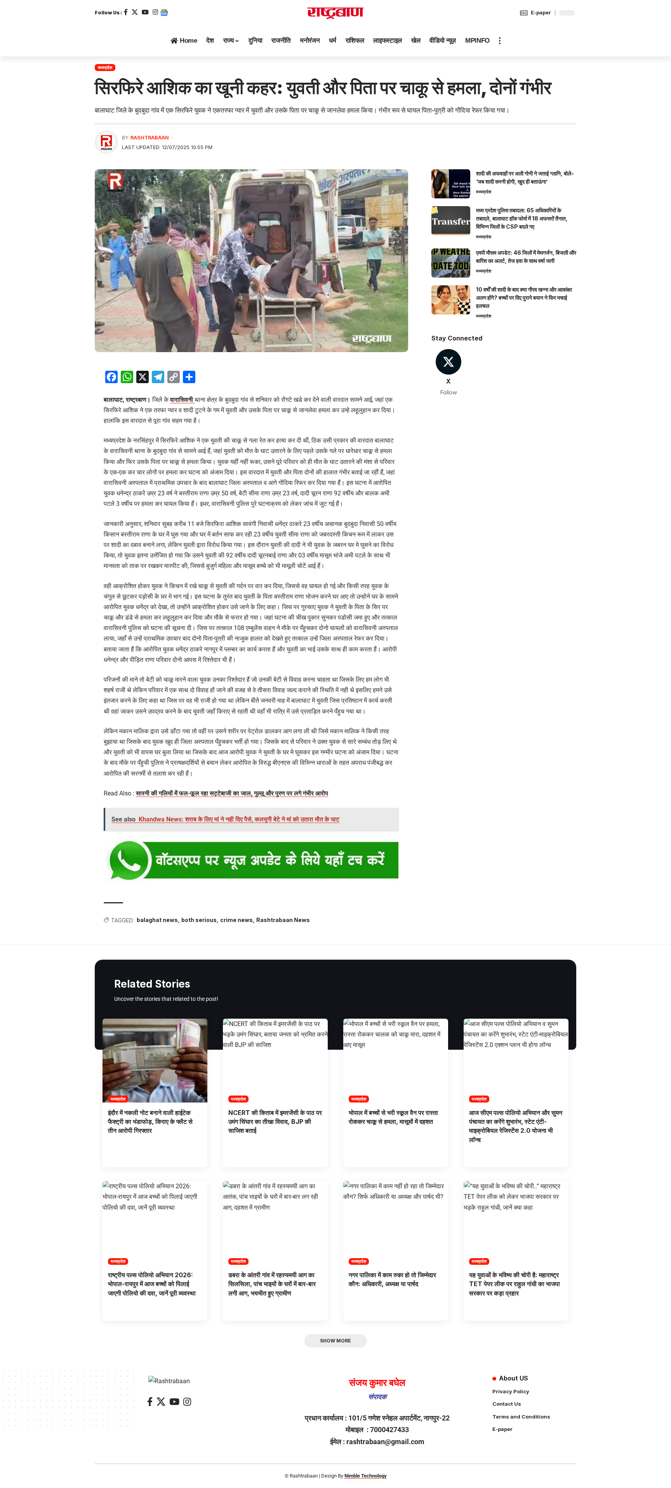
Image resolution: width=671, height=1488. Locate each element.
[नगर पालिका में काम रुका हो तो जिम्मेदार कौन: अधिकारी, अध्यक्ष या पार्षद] (395, 1223)
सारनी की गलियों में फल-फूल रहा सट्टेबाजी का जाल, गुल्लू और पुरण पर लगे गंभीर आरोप (232, 793)
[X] (135, 12)
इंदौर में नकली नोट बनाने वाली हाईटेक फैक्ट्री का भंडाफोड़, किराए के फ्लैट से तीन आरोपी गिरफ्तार (150, 1121)
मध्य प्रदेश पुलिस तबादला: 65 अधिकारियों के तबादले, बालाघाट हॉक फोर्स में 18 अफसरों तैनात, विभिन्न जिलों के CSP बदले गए (522, 218)
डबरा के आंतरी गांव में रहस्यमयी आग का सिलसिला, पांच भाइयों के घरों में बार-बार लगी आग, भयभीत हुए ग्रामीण (272, 1284)
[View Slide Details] (251, 861)
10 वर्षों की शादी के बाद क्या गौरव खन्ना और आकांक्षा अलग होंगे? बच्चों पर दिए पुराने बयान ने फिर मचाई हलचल (524, 297)
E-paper (541, 12)
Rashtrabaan (149, 138)
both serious (199, 920)
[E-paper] (523, 12)
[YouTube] (145, 12)
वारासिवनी (182, 399)
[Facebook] (126, 12)
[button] (499, 40)
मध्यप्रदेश (105, 67)
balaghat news (157, 920)
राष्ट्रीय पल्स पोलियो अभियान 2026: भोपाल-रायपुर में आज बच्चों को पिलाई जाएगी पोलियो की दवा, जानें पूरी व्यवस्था (152, 1284)
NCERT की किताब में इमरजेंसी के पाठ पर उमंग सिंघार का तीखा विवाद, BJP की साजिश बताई (275, 1121)
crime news (236, 920)
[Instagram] (155, 12)
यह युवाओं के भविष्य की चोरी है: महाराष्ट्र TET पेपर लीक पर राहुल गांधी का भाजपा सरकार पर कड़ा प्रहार (514, 1284)
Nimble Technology (365, 1476)
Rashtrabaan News (283, 920)
